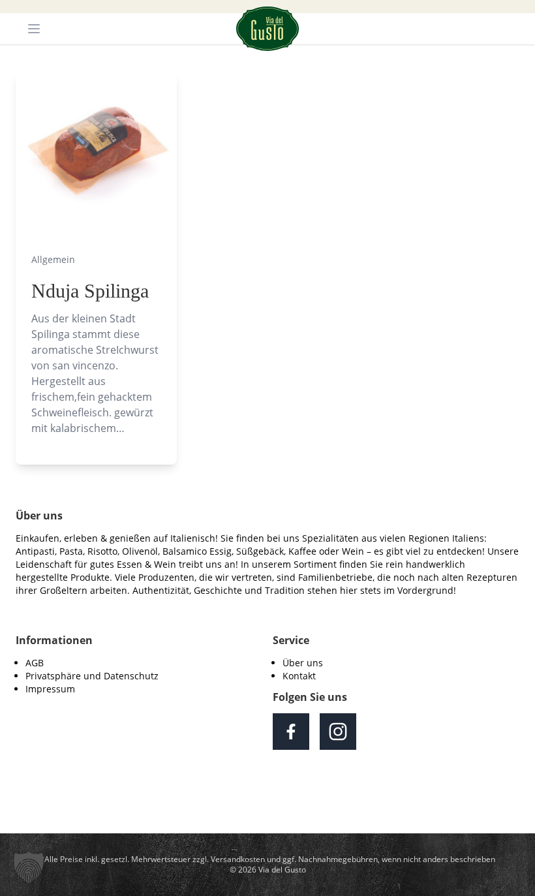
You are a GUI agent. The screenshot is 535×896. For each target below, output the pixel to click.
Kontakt (299, 676)
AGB (34, 663)
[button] (28, 867)
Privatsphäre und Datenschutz (92, 676)
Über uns (303, 663)
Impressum (50, 689)
